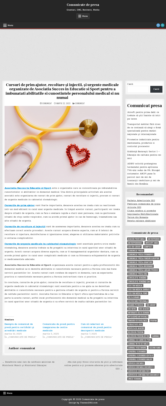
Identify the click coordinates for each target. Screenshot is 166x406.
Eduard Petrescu (135, 305)
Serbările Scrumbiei (137, 351)
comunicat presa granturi (140, 262)
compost (148, 246)
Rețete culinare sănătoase (141, 220)
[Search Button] (162, 25)
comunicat (47, 103)
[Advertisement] (83, 53)
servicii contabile (136, 363)
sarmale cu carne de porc (139, 339)
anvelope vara (151, 242)
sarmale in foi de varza (138, 343)
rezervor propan (135, 332)
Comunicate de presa (83, 5)
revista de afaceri (136, 328)
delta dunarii (134, 297)
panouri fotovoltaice (137, 320)
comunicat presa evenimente (141, 254)
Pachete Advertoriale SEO (141, 200)
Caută (130, 84)
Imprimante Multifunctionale (142, 214)
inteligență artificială (138, 316)
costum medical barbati (139, 289)
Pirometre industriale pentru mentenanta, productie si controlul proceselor (143, 143)
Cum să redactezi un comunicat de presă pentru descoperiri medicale (96, 327)
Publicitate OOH (135, 324)
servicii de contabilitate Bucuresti (144, 374)
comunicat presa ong (137, 273)
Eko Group (151, 305)
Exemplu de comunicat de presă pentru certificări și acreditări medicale (19, 327)
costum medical (135, 285)
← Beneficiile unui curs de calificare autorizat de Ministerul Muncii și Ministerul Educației (28, 363)
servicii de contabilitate (139, 371)
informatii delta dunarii (138, 312)
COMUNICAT (80, 103)
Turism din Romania (137, 217)
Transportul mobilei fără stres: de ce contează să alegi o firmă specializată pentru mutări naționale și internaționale (144, 129)
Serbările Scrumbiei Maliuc (140, 359)
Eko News (132, 308)
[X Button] (158, 25)
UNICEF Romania (134, 378)
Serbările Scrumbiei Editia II (140, 355)
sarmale (155, 336)
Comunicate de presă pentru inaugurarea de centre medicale (59, 327)
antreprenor (154, 239)
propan (153, 320)
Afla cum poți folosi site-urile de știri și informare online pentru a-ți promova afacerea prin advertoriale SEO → (93, 365)
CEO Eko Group (134, 246)
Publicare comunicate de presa (143, 204)
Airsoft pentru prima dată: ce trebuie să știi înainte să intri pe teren (143, 116)
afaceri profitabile (136, 239)
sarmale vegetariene (137, 347)
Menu (85, 16)
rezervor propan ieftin (138, 336)
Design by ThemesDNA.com (83, 402)
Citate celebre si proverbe (141, 210)
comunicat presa (135, 250)
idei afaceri (144, 308)
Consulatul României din (139, 281)
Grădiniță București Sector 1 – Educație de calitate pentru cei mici (144, 155)
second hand (155, 347)
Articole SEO (134, 207)
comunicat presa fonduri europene (143, 258)
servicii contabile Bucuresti (141, 367)
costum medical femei (137, 293)
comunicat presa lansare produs (143, 270)
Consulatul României (137, 277)
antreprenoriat (135, 242)
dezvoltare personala (138, 301)
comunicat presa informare (140, 266)
